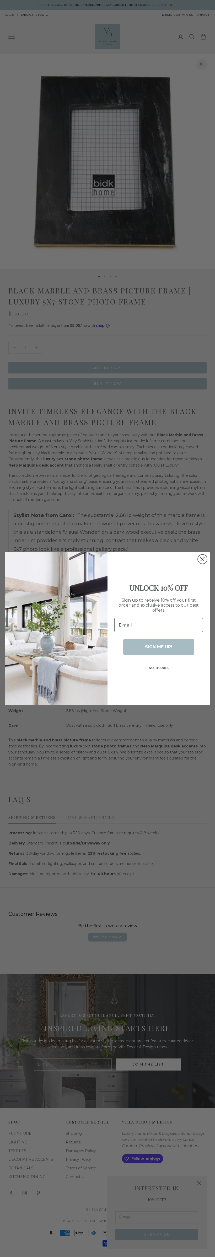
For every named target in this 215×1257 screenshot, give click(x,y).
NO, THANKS (159, 668)
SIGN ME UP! (158, 646)
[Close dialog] (202, 559)
